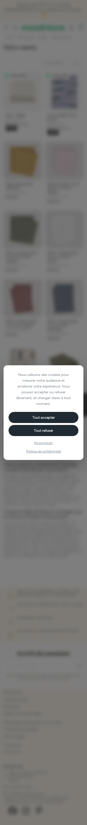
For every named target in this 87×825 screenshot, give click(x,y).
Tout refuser (43, 430)
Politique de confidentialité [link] (43, 451)
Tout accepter (43, 417)
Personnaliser (43, 443)
